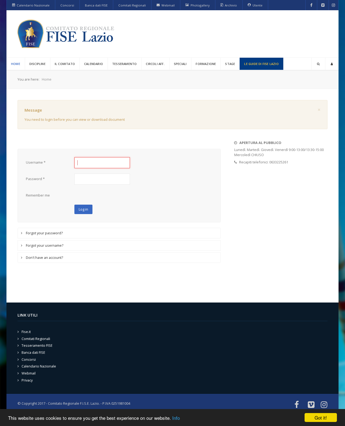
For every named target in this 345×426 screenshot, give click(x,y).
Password (35, 178)
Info (176, 417)
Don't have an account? (44, 257)
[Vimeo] (323, 5)
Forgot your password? (44, 233)
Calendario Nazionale (39, 366)
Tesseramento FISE (37, 345)
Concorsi (29, 359)
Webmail (29, 373)
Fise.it (26, 331)
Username (36, 162)
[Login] (332, 64)
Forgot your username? (44, 245)
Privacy (27, 380)
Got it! (321, 417)
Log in (83, 209)
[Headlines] (67, 34)
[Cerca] (318, 64)
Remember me (38, 195)
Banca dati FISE (33, 352)
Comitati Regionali (36, 338)
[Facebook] (311, 5)
